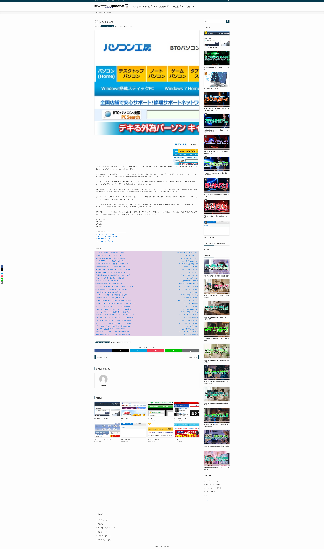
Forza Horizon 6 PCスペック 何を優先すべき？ (110, 298)
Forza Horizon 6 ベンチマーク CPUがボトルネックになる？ (114, 269)
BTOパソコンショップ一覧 (213, 484)
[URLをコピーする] (190, 350)
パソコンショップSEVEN (105, 241)
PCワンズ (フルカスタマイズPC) (108, 236)
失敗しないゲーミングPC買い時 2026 (107, 280)
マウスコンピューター (104, 239)
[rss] (226, 1)
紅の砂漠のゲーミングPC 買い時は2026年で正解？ (111, 266)
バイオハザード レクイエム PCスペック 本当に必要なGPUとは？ (115, 314)
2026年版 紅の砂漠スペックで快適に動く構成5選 (110, 258)
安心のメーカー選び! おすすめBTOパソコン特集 (110, 252)
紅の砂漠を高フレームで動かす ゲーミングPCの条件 (111, 289)
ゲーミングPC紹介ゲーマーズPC (188, 258)
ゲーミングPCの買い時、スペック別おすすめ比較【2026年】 (114, 320)
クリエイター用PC (211, 491)
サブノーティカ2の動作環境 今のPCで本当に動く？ (111, 278)
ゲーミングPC (209, 495)
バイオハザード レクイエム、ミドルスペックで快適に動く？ (114, 334)
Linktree (207, 500)
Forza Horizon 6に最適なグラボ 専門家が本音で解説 (111, 295)
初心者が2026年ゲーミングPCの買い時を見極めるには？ (113, 326)
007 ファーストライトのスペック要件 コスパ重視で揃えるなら (115, 286)
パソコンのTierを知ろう (191, 272)
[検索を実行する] (228, 21)
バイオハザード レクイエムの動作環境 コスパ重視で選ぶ (113, 312)
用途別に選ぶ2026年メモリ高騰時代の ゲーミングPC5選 (113, 275)
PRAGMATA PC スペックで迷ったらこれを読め (110, 261)
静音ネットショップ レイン (106, 234)
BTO (114, 342)
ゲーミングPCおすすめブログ (189, 255)
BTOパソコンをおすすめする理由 (188, 264)
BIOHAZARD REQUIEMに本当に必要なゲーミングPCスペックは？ (116, 303)
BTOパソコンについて (212, 481)
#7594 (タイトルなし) (104, 540)
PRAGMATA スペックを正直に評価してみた (109, 255)
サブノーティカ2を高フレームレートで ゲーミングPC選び (113, 309)
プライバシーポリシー (104, 520)
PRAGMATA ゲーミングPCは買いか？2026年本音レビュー (113, 264)
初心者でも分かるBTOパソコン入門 (187, 252)
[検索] (228, 1)
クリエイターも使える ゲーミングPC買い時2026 (110, 329)
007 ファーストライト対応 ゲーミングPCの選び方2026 (112, 331)
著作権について (102, 532)
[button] (103, 350)
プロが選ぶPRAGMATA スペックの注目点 (108, 292)
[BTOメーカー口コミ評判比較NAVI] (111, 6)
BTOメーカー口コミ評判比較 (108, 26)
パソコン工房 (127, 342)
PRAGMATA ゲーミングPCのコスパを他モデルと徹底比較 (113, 300)
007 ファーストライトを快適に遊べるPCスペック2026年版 (113, 323)
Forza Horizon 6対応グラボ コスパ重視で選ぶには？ (111, 272)
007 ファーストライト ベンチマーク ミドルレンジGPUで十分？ (115, 317)
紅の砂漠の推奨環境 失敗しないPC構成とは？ (109, 283)
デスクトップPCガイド (191, 266)
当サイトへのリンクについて (106, 528)
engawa (103, 385)
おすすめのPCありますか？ (190, 261)
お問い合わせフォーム (104, 536)
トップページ (209, 249)
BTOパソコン (120, 342)
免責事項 (100, 524)
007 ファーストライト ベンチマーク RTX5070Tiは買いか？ (113, 306)
